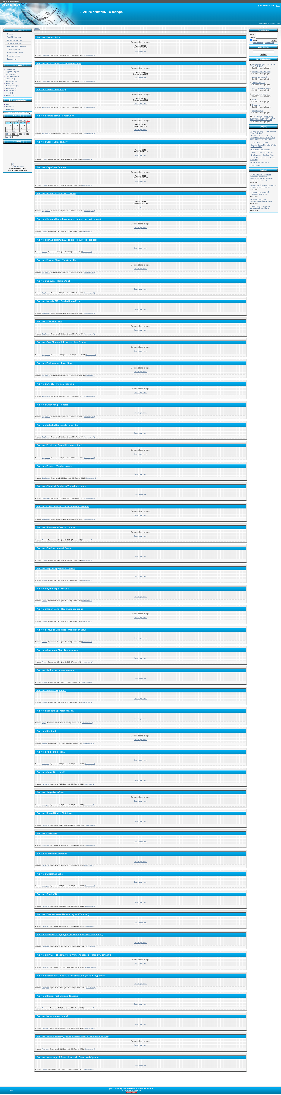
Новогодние (10, 88)
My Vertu (255, 99)
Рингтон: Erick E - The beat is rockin (55, 384)
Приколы (9, 95)
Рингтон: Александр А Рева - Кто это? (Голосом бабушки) (67, 1057)
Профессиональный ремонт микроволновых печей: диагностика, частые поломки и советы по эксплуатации (261, 177)
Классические (11, 76)
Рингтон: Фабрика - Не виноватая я (55, 670)
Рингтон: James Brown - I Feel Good (55, 116)
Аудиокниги (10, 109)
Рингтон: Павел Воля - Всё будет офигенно (59, 609)
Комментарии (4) (90, 967)
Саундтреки (10, 81)
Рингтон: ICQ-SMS (46, 731)
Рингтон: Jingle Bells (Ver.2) (50, 772)
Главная (261, 23)
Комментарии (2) (91, 478)
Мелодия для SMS (258, 83)
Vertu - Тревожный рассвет (262, 88)
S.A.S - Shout (256, 165)
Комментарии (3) (91, 355)
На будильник (11, 86)
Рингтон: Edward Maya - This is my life (56, 260)
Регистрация (270, 23)
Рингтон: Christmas (46, 833)
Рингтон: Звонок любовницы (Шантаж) (57, 996)
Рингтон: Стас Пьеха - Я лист (51, 142)
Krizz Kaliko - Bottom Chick (260, 149)
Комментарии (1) (89, 55)
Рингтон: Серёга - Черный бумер (53, 548)
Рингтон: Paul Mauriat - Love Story (54, 363)
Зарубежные (10, 72)
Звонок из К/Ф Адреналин (261, 71)
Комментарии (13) (90, 1028)
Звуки (8, 93)
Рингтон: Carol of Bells (48, 894)
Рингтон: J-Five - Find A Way (51, 89)
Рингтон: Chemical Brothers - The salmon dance (61, 486)
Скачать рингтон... (140, 51)
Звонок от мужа (257, 110)
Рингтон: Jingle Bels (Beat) (50, 792)
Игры (7, 104)
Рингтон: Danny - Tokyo (48, 37)
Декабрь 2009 (23, 120)
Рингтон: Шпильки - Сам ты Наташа (55, 527)
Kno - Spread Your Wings (260, 162)
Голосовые (10, 90)
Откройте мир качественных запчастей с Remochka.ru (260, 207)
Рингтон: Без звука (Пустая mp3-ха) (55, 711)
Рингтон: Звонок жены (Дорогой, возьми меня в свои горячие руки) (72, 1036)
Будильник (256, 105)
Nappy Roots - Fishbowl (259, 142)
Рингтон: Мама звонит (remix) (52, 1016)
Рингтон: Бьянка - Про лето (51, 690)
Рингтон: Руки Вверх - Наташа (52, 589)
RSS (278, 6)
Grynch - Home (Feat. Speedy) (262, 152)
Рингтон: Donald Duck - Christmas (54, 813)
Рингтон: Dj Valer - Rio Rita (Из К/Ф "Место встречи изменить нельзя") (73, 955)
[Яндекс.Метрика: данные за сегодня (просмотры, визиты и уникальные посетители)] (17, 165)
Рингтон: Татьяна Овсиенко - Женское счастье (61, 630)
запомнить (257, 40)
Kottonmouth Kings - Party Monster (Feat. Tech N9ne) (263, 132)
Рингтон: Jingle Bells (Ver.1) (50, 752)
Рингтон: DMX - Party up (49, 321)
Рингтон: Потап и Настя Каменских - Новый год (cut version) (68, 219)
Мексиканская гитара (260, 94)
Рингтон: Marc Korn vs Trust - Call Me (56, 193)
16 (14, 131)
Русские (9, 69)
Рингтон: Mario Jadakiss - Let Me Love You (58, 63)
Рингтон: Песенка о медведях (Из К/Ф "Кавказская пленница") (69, 934)
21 (7, 134)
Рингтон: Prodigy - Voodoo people (54, 466)
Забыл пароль (258, 43)
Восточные (10, 74)
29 (10, 137)
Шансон (8, 79)
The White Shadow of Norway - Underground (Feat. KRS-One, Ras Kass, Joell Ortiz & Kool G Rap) (262, 118)
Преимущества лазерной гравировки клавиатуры (259, 193)
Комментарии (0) (89, 81)
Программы (10, 107)
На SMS (8, 83)
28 (7, 137)
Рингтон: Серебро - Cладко (51, 167)
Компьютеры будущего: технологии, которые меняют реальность (263, 186)
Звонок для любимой (259, 77)
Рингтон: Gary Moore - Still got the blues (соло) (61, 342)
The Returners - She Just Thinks (262, 155)
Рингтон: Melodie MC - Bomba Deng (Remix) (59, 301)
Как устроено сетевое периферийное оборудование (261, 200)
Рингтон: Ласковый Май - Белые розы (57, 650)
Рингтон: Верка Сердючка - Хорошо (55, 568)
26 (24, 134)
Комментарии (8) (89, 1069)
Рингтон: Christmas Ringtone (51, 853)
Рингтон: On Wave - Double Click (53, 281)
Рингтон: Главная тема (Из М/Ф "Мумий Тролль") (62, 914)
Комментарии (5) (90, 906)
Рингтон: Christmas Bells (49, 874)
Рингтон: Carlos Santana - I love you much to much (62, 506)
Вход (278, 23)
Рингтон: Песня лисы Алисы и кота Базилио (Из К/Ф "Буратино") (71, 976)
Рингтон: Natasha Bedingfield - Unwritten (57, 425)
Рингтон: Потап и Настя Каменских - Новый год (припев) (66, 240)
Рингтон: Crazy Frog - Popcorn (52, 405)
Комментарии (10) (87, 723)
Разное (10, 1090)
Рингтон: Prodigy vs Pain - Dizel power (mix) (59, 445)
